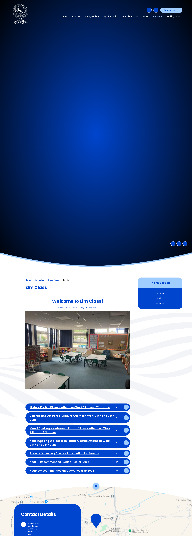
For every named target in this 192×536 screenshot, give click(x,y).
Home (28, 280)
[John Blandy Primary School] (20, 14)
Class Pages (53, 280)
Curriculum (39, 280)
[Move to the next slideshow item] (178, 243)
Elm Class (67, 280)
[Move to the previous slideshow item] (172, 243)
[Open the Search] (149, 10)
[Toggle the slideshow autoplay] (184, 243)
